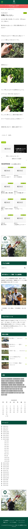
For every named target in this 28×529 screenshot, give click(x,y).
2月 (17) (6, 442)
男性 (6, 392)
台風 (19, 386)
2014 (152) (6, 463)
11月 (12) (6, 459)
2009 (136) (6, 431)
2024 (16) (5, 481)
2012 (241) (6, 437)
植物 (7, 390)
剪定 (2, 386)
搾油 (10, 388)
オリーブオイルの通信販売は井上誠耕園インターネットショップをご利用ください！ (14, 6)
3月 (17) (6, 444)
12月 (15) (6, 461)
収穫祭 (15, 386)
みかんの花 (12, 380)
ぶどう (3, 380)
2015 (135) (6, 465)
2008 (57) (5, 430)
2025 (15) (5, 483)
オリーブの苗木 (11, 382)
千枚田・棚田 (7, 386)
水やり (11, 390)
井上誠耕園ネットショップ (8, 520)
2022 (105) (6, 477)
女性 (2, 388)
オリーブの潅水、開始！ (15, 364)
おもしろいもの (16, 378)
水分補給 (15, 390)
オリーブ (22, 380)
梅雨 (21, 388)
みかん (7, 380)
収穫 (12, 386)
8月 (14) (6, 453)
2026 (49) (5, 485)
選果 (20, 392)
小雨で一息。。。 (17, 350)
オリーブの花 (4, 382)
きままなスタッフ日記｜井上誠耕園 (15, 525)
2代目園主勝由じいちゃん (7, 378)
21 (21, 410)
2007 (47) (5, 428)
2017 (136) (6, 468)
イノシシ (17, 380)
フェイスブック (21, 522)
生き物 (3, 392)
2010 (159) (6, 433)
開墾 (2, 394)
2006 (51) (5, 426)
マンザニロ (19, 384)
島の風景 (6, 388)
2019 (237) (6, 472)
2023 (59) (5, 479)
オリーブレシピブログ (20, 520)
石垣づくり (11, 392)
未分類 (4, 142)
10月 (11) (6, 457)
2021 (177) (6, 476)
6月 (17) (6, 450)
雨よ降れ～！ (15, 338)
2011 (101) (6, 435)
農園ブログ (5, 522)
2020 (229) (6, 474)
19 (14, 410)
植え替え (3, 390)
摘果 (13, 388)
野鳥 (23, 392)
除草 (6, 394)
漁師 (21, 390)
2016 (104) (6, 466)
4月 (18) (6, 446)
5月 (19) (6, 448)
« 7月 (6, 416)
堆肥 (22, 386)
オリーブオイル (19, 382)
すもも (22, 378)
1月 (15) (6, 441)
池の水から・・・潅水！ (15, 345)
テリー (10, 384)
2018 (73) (5, 470)
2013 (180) (6, 439)
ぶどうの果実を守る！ (15, 357)
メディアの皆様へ (13, 522)
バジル (14, 384)
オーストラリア (5, 384)
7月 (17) (6, 452)
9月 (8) (6, 455)
